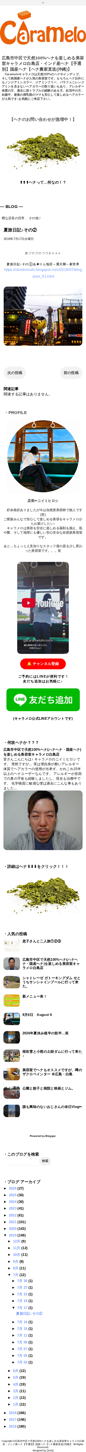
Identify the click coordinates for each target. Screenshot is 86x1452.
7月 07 (22, 1349)
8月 (16, 1268)
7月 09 (22, 1342)
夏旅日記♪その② (29, 1313)
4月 (16, 1384)
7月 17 (22, 1308)
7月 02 (22, 1362)
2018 (13, 1413)
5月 (16, 1377)
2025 (13, 1195)
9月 (16, 1261)
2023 (13, 1208)
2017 (13, 1419)
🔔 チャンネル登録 (43, 664)
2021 (13, 1222)
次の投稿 (14, 373)
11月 (17, 1248)
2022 (13, 1215)
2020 (13, 1229)
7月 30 (22, 1281)
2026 (13, 1188)
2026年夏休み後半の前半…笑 (45, 1033)
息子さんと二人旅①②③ (41, 941)
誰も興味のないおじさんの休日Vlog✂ (52, 1107)
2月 (16, 1398)
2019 (13, 1235)
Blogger (50, 1136)
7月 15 (22, 1329)
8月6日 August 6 (37, 1015)
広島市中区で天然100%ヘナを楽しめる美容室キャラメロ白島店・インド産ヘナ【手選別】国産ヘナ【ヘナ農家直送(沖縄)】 (43, 64)
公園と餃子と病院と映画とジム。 (48, 1088)
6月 (16, 1371)
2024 (13, 1202)
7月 (16, 1275)
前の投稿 (71, 373)
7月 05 (22, 1355)
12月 (17, 1241)
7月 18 (22, 1301)
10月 (17, 1254)
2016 (13, 1426)
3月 (16, 1391)
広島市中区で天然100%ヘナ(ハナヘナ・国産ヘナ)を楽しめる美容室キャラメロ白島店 (51, 963)
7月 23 (22, 1294)
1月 (16, 1404)
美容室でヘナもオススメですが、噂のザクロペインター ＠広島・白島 (52, 1072)
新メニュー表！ (34, 996)
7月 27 (22, 1287)
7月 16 (22, 1322)
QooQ (50, 1450)
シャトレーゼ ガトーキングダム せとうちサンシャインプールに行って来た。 (51, 982)
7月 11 (22, 1335)
